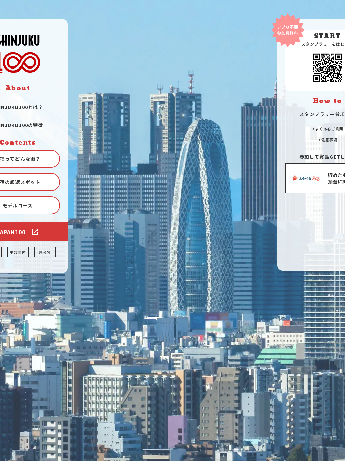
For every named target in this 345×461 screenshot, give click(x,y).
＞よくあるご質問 (327, 128)
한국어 (45, 252)
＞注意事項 (327, 139)
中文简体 (18, 252)
